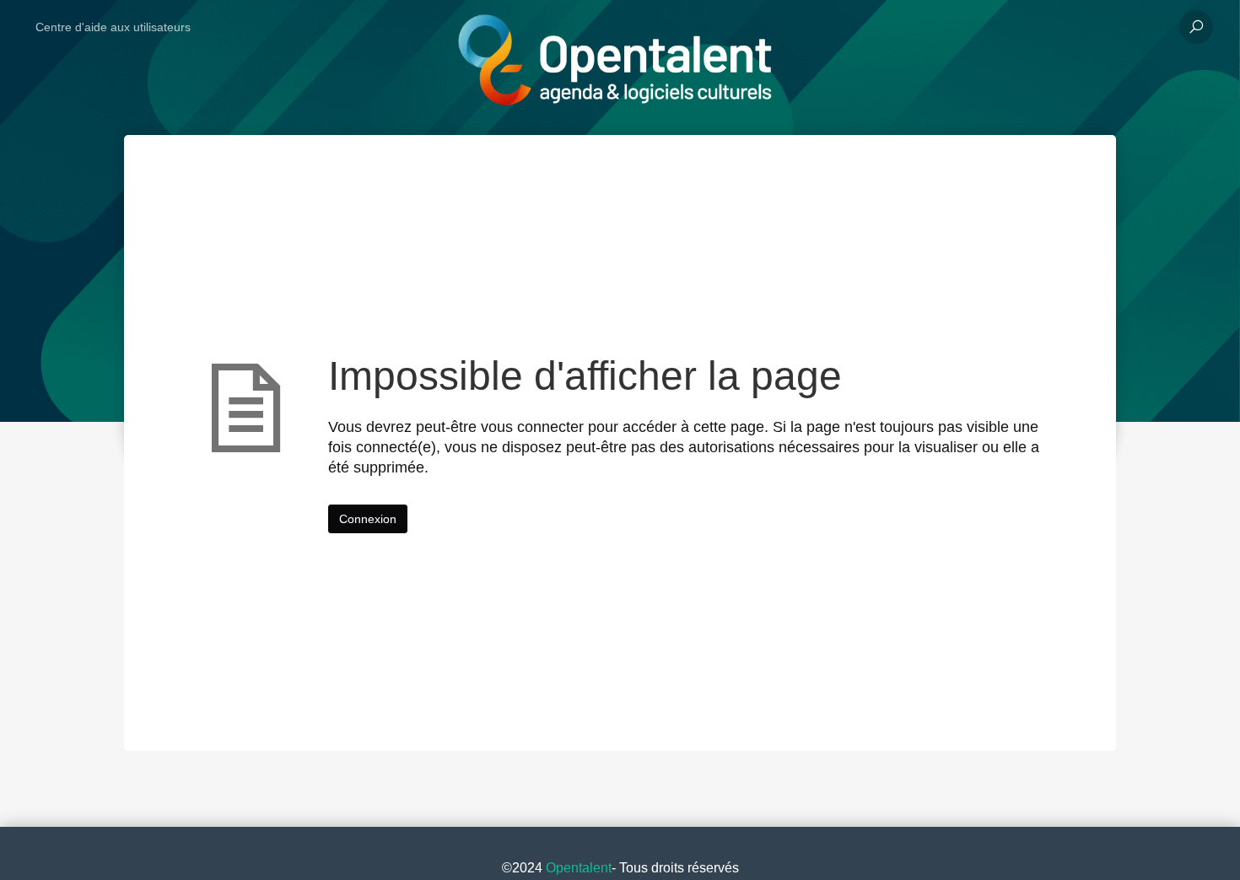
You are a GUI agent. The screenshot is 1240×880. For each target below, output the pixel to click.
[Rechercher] (1196, 27)
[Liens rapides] (613, 27)
